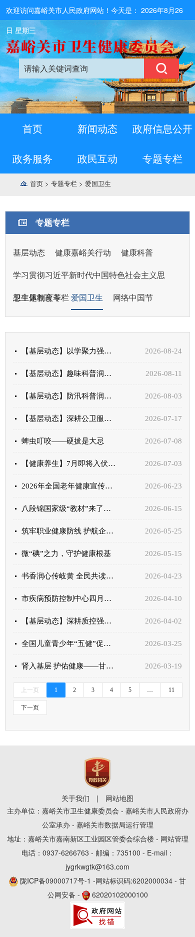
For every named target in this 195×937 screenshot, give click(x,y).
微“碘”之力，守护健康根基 (66, 554)
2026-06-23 (163, 486)
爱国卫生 (98, 183)
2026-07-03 (163, 464)
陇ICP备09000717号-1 (56, 881)
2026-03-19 (163, 666)
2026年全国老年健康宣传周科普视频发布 (70, 486)
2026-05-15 (163, 554)
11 (171, 690)
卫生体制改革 (37, 298)
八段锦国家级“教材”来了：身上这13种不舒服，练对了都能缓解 (70, 508)
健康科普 (137, 252)
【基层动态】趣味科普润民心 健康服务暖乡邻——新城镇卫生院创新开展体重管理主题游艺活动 (70, 374)
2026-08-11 (164, 374)
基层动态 (29, 252)
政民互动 (98, 158)
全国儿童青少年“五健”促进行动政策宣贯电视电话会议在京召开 (70, 644)
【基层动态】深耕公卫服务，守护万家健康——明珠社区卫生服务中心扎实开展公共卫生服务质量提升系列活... (70, 418)
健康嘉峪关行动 (83, 252)
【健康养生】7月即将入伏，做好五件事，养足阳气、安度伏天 (70, 464)
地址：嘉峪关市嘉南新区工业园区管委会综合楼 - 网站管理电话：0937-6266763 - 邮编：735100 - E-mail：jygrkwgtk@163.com (97, 853)
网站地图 (120, 798)
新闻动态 (98, 128)
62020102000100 (120, 895)
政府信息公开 (162, 128)
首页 (32, 128)
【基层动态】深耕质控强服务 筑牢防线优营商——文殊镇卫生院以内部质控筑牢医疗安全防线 (70, 621)
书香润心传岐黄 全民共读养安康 (70, 576)
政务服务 (32, 158)
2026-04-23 (163, 576)
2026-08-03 (163, 396)
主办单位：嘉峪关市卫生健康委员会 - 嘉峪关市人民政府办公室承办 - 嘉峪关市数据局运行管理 (97, 818)
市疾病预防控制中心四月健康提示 (70, 598)
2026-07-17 (163, 418)
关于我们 (76, 798)
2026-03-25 (163, 644)
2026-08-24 (163, 351)
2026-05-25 (163, 531)
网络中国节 (133, 298)
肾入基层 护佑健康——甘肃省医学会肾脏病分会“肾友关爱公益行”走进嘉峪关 (70, 666)
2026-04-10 (163, 598)
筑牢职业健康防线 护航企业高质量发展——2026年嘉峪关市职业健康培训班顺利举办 (70, 531)
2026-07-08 (163, 441)
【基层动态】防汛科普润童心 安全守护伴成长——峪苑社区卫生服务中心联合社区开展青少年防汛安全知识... (70, 396)
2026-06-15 (163, 508)
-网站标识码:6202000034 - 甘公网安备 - (103, 888)
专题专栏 (162, 158)
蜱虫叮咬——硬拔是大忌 (63, 441)
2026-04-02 (163, 621)
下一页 (30, 707)
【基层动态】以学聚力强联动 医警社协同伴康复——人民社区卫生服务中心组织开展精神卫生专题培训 (70, 351)
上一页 (30, 690)
